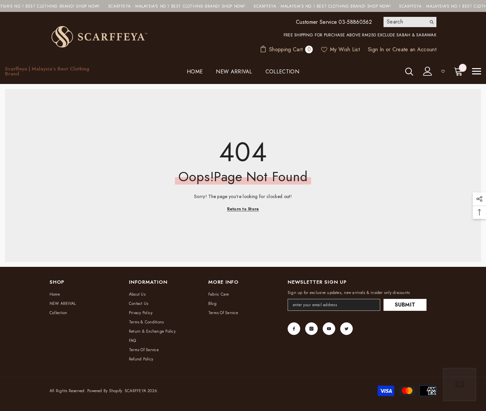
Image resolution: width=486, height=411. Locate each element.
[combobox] (405, 22)
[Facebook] (294, 328)
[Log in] (427, 71)
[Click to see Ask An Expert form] (459, 384)
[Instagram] (311, 328)
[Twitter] (346, 328)
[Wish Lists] (443, 71)
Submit (405, 304)
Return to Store (243, 209)
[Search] (410, 22)
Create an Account (414, 49)
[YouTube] (329, 328)
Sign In (376, 49)
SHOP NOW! (79, 6)
